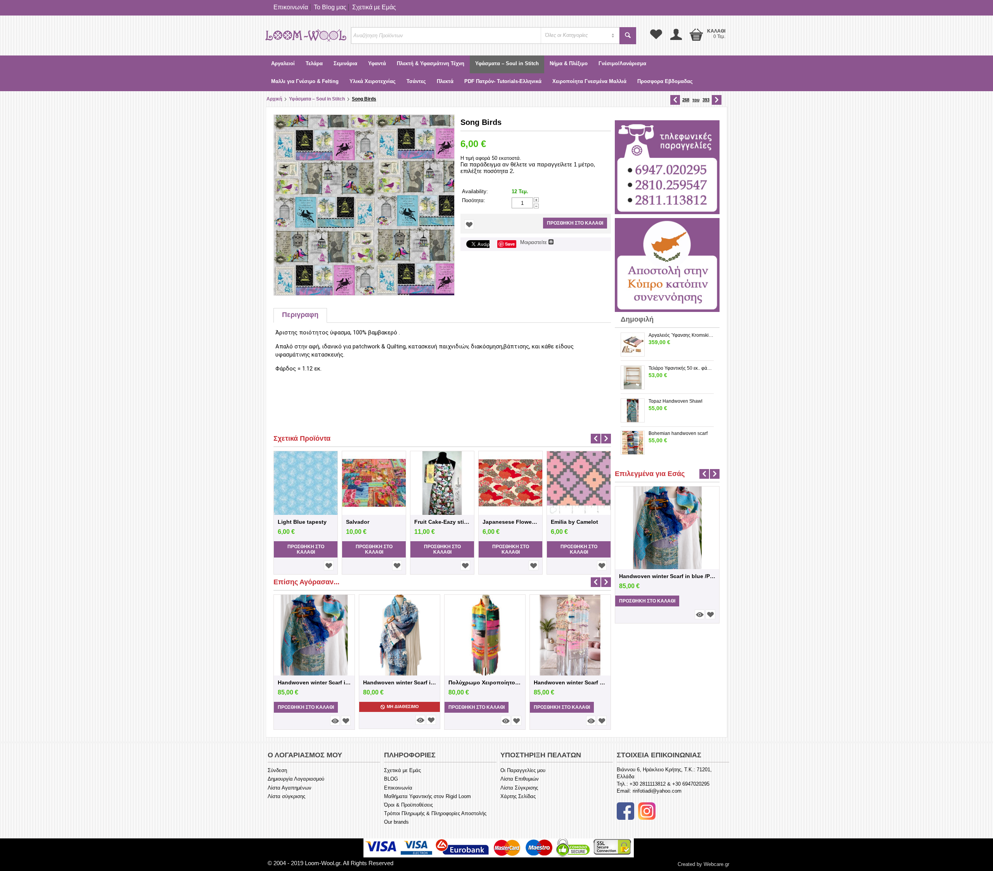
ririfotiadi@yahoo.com (657, 791)
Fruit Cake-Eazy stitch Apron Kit (442, 522)
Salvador (357, 522)
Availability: (475, 191)
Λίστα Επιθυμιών (519, 779)
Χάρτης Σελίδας (518, 796)
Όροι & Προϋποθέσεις (408, 805)
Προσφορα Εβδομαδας (665, 81)
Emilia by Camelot (574, 522)
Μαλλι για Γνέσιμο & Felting (305, 81)
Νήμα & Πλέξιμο (569, 63)
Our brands (396, 822)
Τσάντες (416, 81)
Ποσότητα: (473, 200)
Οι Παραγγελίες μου (522, 770)
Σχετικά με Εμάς (374, 7)
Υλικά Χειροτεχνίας (372, 81)
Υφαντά (377, 63)
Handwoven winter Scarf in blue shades (399, 682)
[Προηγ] (675, 100)
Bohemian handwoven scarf (678, 433)
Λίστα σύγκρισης (286, 796)
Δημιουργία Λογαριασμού (296, 779)
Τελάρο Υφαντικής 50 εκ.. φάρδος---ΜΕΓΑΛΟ (681, 368)
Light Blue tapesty (302, 522)
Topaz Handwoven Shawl (675, 401)
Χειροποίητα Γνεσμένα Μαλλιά (589, 81)
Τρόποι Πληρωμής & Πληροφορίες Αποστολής (435, 813)
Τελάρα (314, 63)
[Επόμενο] (716, 100)
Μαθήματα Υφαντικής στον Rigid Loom (427, 796)
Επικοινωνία (290, 7)
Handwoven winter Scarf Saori (570, 682)
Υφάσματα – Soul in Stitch (507, 63)
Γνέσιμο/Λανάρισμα (622, 63)
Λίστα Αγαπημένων (289, 788)
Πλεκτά (445, 81)
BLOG (391, 779)
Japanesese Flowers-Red (510, 522)
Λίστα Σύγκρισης (519, 788)
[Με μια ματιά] (335, 721)
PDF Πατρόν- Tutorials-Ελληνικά (502, 81)
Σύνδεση (277, 770)
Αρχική (274, 99)
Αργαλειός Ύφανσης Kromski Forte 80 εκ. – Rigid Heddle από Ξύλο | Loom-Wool (681, 335)
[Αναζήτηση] (627, 35)
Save (510, 244)
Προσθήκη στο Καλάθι (575, 223)
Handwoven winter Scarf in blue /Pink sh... (314, 682)
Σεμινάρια (345, 63)
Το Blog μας (330, 7)
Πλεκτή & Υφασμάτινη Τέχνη (430, 63)
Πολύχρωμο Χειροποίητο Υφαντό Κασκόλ (484, 682)
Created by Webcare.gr (703, 864)
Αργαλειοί (283, 63)
